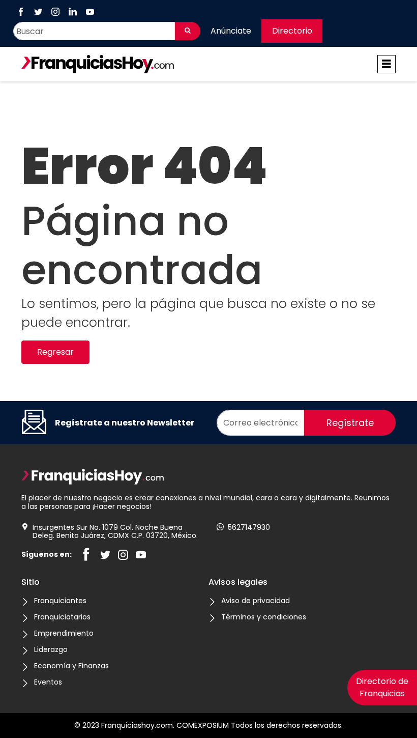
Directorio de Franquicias (382, 687)
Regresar (55, 352)
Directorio (292, 31)
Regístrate (350, 422)
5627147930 (249, 527)
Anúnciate (231, 31)
